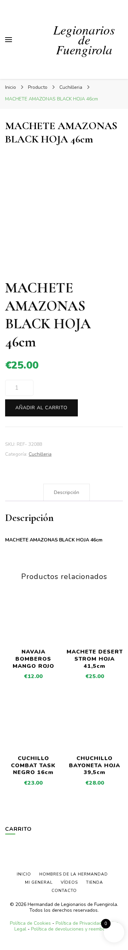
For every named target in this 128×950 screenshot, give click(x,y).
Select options (33, 627)
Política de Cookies (30, 923)
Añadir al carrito (41, 407)
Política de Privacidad (79, 923)
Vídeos (69, 882)
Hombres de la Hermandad (73, 874)
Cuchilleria (40, 454)
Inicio (24, 874)
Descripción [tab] (66, 492)
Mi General (39, 882)
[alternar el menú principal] (8, 39)
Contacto (64, 890)
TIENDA (94, 882)
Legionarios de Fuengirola (84, 39)
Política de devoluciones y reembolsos (72, 929)
